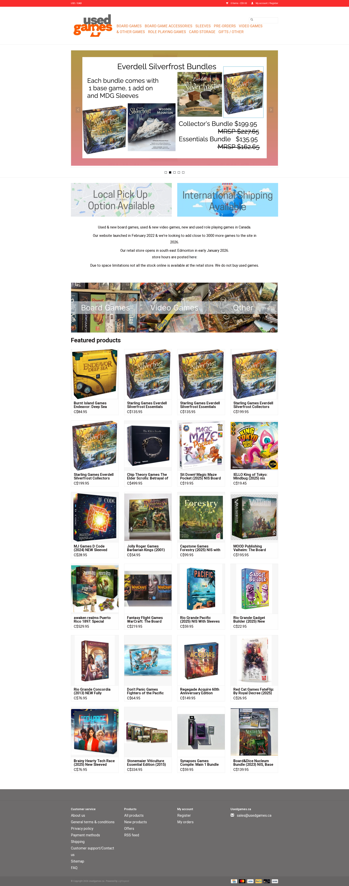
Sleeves (203, 26)
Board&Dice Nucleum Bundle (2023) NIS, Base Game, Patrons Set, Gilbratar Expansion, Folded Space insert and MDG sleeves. (253, 762)
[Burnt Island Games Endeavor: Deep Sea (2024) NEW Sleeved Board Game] (95, 374)
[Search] (251, 19)
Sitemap (77, 861)
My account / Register (266, 3)
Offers (129, 828)
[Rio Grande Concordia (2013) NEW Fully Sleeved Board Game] (95, 660)
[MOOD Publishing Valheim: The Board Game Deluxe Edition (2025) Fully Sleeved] (254, 517)
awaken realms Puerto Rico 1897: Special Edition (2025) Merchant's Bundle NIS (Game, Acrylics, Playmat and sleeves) (94, 619)
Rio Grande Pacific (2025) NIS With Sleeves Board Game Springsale (200, 619)
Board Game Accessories (168, 26)
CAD (79, 3)
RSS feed (131, 835)
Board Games (129, 26)
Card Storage (202, 32)
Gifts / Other (231, 32)
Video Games (250, 26)
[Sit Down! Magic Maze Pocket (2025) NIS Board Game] (201, 446)
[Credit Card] (234, 881)
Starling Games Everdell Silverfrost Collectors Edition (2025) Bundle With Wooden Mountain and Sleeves (253, 405)
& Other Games (131, 32)
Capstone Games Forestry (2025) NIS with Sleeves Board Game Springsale (200, 548)
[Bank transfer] (274, 881)
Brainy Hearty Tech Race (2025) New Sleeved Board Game (94, 762)
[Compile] (174, 108)
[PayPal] (258, 881)
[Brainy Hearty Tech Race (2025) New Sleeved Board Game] (95, 732)
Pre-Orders (225, 26)
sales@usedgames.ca (254, 815)
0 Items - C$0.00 (239, 3)
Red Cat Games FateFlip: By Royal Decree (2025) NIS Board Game (253, 691)
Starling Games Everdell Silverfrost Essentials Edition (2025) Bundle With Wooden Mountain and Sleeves (200, 405)
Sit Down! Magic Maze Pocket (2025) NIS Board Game (200, 476)
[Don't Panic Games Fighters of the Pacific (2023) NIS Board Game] (148, 660)
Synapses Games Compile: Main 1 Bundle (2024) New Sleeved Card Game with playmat (201, 762)
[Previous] (78, 110)
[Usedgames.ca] (93, 25)
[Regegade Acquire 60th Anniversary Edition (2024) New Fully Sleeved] (201, 660)
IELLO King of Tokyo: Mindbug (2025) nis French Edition (250, 476)
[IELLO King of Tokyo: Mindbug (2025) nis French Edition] (254, 446)
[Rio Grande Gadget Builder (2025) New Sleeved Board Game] (254, 589)
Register (184, 815)
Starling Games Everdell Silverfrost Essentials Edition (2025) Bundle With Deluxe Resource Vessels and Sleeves (147, 405)
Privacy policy (82, 828)
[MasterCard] (242, 881)
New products (135, 822)
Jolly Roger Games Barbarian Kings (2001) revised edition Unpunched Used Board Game (146, 548)
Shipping (78, 841)
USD (73, 3)
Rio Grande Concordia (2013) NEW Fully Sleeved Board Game (92, 691)
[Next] (270, 110)
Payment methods (85, 835)
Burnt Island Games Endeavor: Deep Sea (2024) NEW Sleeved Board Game (90, 405)
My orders (185, 822)
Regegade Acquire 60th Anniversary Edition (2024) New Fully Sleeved (201, 691)
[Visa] (250, 881)
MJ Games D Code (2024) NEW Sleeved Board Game (90, 548)
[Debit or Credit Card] (266, 881)
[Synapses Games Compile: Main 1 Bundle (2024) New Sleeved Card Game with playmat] (201, 732)
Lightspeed (123, 881)
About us (78, 815)
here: (193, 257)
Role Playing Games (167, 32)
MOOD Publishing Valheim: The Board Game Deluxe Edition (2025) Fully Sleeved (250, 548)
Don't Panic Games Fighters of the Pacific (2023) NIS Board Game (146, 691)
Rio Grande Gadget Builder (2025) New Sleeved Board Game (250, 619)
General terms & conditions (93, 822)
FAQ (74, 868)
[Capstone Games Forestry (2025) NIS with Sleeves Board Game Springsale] (201, 517)
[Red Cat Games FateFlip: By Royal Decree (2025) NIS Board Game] (254, 660)
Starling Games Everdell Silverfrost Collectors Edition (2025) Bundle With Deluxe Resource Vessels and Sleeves (94, 476)
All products (134, 815)
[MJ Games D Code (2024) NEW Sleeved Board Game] (95, 517)
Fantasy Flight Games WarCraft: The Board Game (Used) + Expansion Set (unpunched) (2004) (145, 619)
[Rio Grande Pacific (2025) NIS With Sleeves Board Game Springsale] (201, 589)
